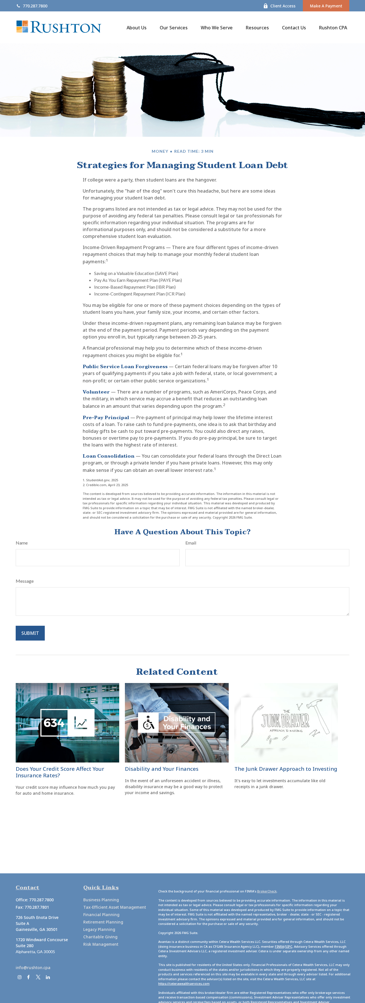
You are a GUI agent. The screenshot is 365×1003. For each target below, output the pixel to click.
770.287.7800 (35, 6)
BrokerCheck (267, 891)
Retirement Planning (103, 922)
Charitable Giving (100, 936)
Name (22, 542)
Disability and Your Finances (161, 768)
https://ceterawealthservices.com (184, 983)
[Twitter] (38, 977)
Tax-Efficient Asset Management (114, 907)
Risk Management (100, 944)
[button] (136, 27)
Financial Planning (101, 914)
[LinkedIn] (48, 977)
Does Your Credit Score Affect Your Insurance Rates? (60, 772)
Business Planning (101, 899)
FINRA (279, 946)
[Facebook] (28, 977)
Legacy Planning (99, 929)
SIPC (288, 946)
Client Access (282, 6)
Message (25, 581)
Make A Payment (326, 6)
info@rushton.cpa (33, 967)
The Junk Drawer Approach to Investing (285, 768)
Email (190, 542)
